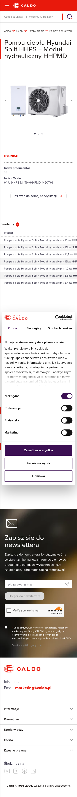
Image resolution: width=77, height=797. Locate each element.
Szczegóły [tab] (34, 328)
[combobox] (31, 16)
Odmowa (38, 476)
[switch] (66, 408)
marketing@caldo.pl (33, 688)
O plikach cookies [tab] (60, 328)
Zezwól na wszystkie (38, 450)
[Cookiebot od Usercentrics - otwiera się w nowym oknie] (55, 317)
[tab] (10, 224)
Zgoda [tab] (12, 328)
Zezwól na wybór (39, 463)
